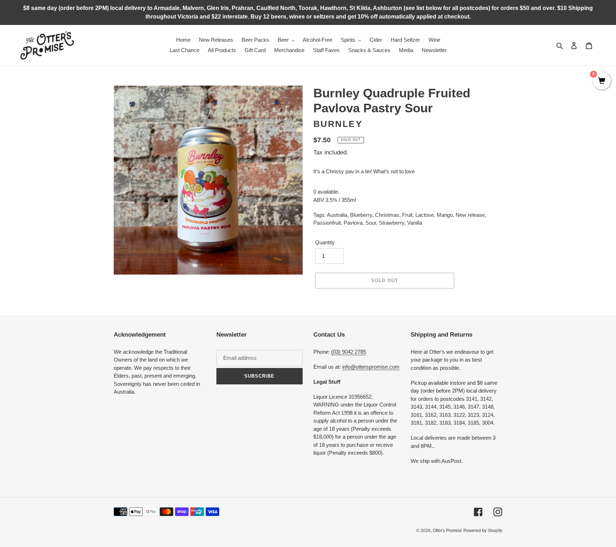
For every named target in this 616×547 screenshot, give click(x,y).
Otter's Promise (447, 530)
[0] (602, 81)
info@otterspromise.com (371, 367)
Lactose (424, 215)
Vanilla (414, 223)
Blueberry (361, 215)
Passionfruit (327, 223)
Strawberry (391, 223)
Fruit (407, 215)
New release (470, 215)
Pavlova (353, 223)
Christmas (387, 215)
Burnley (338, 124)
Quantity (325, 242)
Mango (445, 215)
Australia (337, 215)
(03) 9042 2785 (348, 352)
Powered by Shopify (482, 530)
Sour (370, 223)
